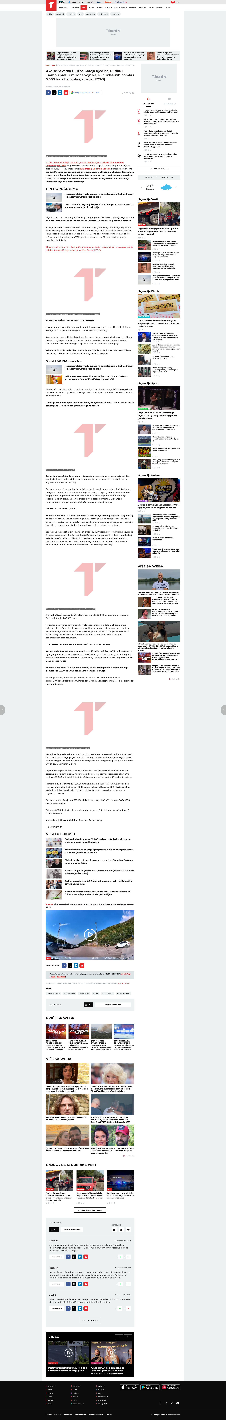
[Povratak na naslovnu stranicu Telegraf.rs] (51, 5)
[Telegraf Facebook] (160, 1403)
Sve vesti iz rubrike (90, 1210)
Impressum (68, 1414)
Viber (53, 976)
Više (167, 7)
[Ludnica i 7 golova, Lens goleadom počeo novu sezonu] (144, 452)
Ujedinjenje (84, 993)
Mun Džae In (103, 169)
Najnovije (148, 199)
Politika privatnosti (96, 1414)
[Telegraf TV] (177, 1403)
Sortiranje (116, 1225)
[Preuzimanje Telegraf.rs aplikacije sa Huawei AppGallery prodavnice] (170, 1387)
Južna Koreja (69, 993)
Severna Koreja (53, 993)
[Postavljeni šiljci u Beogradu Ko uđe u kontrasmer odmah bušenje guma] (68, 1352)
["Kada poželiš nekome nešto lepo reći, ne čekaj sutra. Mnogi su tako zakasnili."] (144, 553)
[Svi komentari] (114, 1229)
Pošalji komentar (113, 1005)
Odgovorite (57, 1257)
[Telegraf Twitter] (166, 1403)
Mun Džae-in (107, 993)
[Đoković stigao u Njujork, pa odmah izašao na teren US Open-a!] (144, 441)
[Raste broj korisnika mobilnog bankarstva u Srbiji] (144, 360)
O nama (49, 1414)
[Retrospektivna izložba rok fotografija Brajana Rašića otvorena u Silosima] (144, 530)
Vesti (48, 65)
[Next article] (223, 710)
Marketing (57, 1414)
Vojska (95, 993)
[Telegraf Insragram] (172, 1403)
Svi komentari (90, 1320)
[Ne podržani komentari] (128, 1229)
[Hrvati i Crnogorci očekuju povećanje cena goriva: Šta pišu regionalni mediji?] (144, 372)
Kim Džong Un (87, 169)
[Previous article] (2, 710)
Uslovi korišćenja (123, 983)
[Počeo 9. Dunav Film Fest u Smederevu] (144, 541)
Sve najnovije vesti (159, 169)
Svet (53, 65)
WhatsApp (125, 974)
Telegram (61, 976)
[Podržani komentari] (121, 1229)
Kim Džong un (123, 993)
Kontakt (109, 1414)
